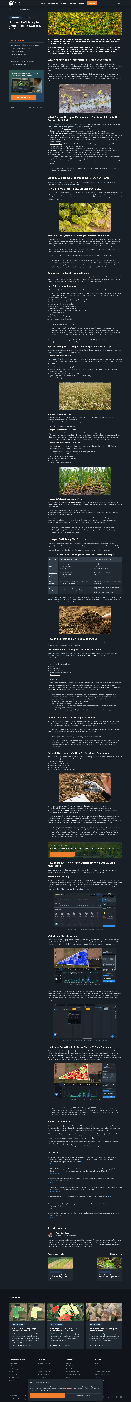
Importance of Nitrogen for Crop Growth (26, 45)
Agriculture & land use (44, 1363)
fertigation (65, 810)
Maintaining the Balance (20, 64)
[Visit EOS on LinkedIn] (107, 1397)
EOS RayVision (13, 1363)
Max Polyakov (70, 1366)
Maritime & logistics (43, 1377)
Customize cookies (83, 1396)
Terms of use (12, 1399)
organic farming (91, 655)
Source (52, 1182)
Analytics (64, 3)
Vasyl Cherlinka (62, 1233)
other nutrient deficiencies (106, 195)
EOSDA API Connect (14, 1377)
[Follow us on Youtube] (121, 1397)
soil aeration (59, 135)
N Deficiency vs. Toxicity (20, 55)
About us (69, 1363)
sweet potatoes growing (76, 820)
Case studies (99, 1366)
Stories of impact (100, 1369)
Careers (68, 1377)
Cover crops (103, 687)
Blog (96, 1363)
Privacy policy (22, 1399)
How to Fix (15, 58)
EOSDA (15, 3)
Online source (54, 1173)
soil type (67, 129)
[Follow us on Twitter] (112, 1397)
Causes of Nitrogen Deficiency (22, 48)
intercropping (58, 689)
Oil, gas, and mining (43, 1374)
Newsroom (98, 1377)
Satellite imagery (53, 3)
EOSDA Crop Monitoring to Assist (23, 61)
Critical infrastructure (44, 1369)
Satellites (12, 1380)
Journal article (55, 1164)
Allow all (47, 1396)
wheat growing (74, 502)
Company (82, 3)
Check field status (23, 97)
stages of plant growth (56, 1055)
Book (51, 1208)
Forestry (40, 1366)
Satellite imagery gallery (102, 1374)
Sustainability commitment (74, 1374)
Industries (73, 3)
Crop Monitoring (13, 1369)
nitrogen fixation (70, 76)
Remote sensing (108, 870)
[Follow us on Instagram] (116, 1397)
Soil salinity (54, 150)
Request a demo (88, 854)
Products (42, 3)
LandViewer (12, 1366)
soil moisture (61, 133)
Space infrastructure (72, 1371)
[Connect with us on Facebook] (103, 1397)
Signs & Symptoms (18, 51)
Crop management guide (102, 1371)
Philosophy (69, 1369)
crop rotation (113, 687)
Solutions (11, 1371)
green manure (55, 675)
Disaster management (44, 1371)
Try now (62, 854)
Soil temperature (56, 144)
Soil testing (98, 723)
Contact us (92, 3)
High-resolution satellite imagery (18, 1374)
